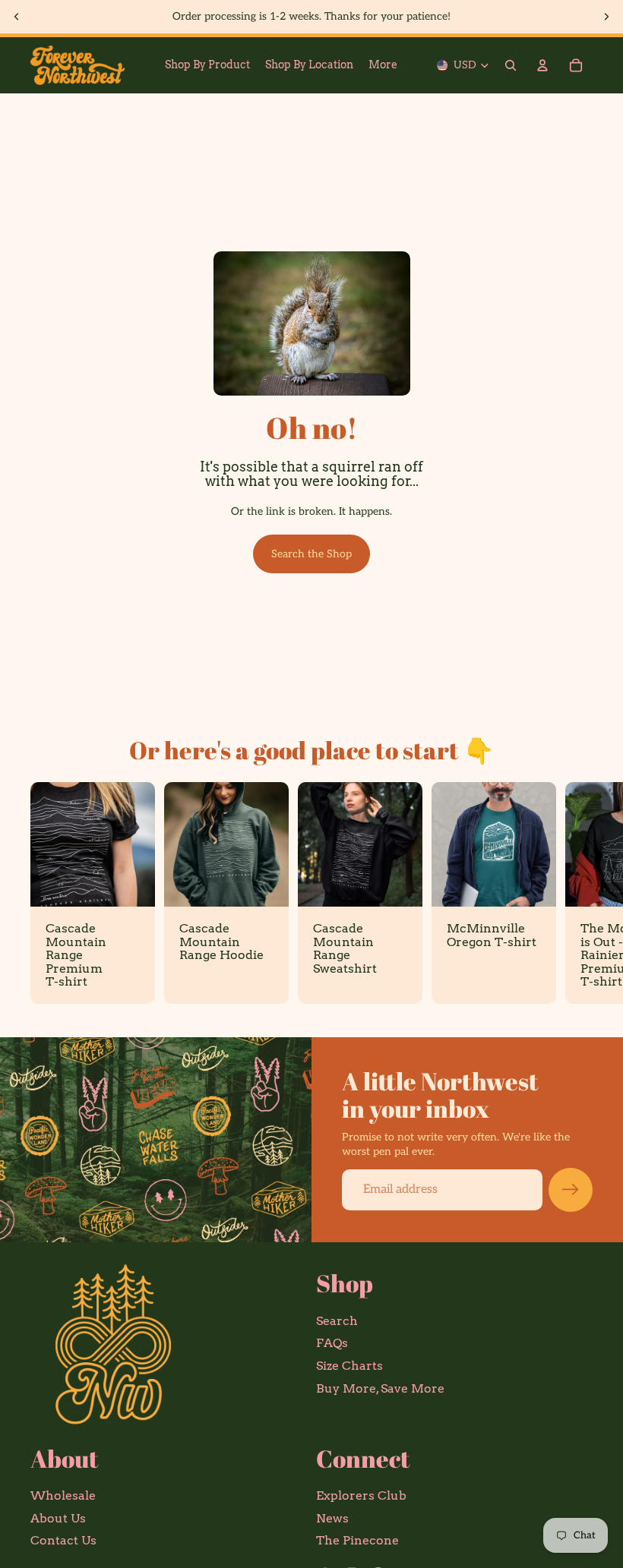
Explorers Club (361, 1495)
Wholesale (63, 1495)
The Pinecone (357, 1541)
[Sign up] (571, 1190)
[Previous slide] (16, 16)
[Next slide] (606, 16)
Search (337, 1321)
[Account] (542, 65)
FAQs (332, 1343)
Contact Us (63, 1541)
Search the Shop (311, 553)
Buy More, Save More (380, 1388)
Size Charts (349, 1365)
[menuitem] (383, 65)
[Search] (510, 65)
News (332, 1518)
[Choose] (131, 883)
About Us (58, 1518)
